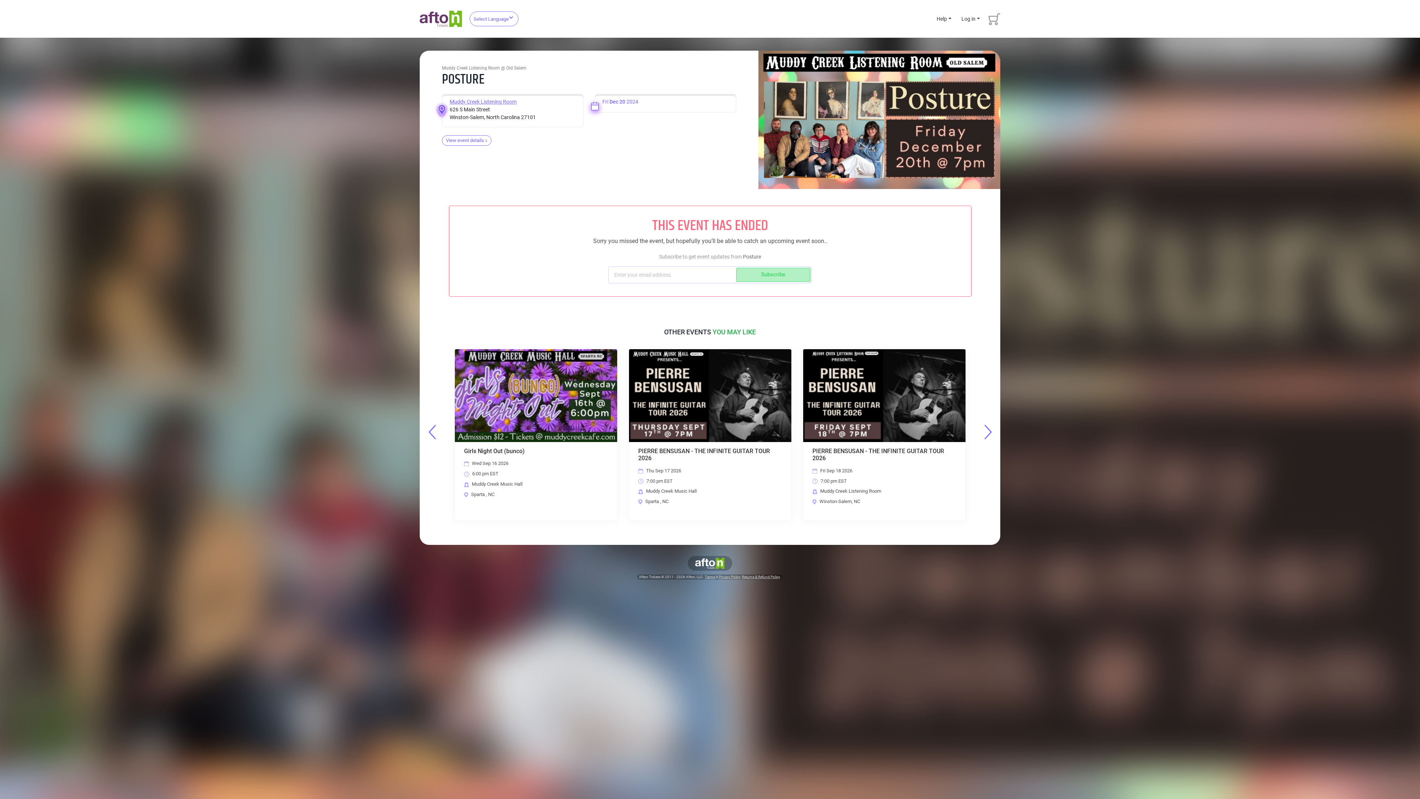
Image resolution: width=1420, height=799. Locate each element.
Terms (710, 577)
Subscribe (773, 274)
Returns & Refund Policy (761, 577)
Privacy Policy (729, 577)
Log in (968, 19)
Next (988, 432)
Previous (432, 432)
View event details (465, 140)
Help (942, 19)
